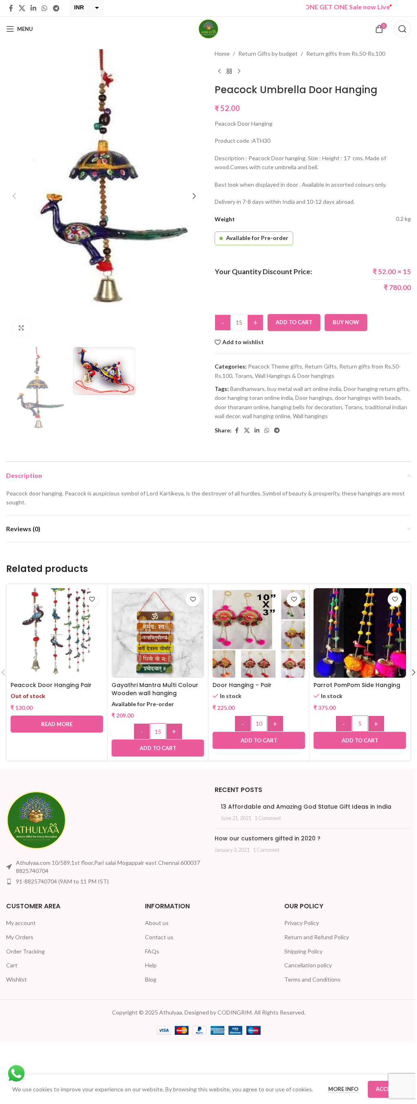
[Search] (402, 29)
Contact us (159, 937)
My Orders (19, 937)
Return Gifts (321, 366)
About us (157, 922)
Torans (353, 407)
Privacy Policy (301, 922)
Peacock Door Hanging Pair (51, 685)
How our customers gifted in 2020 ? (267, 838)
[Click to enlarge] (21, 328)
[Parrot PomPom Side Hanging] (360, 634)
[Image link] (36, 819)
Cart (12, 965)
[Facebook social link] (11, 8)
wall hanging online (266, 415)
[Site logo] (208, 28)
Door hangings (313, 397)
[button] (14, 196)
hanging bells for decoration (306, 407)
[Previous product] (219, 71)
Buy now (346, 322)
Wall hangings (310, 415)
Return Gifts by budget (268, 53)
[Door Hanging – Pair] (259, 634)
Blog (150, 979)
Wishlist (16, 979)
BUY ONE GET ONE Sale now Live (320, 7)
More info (344, 1089)
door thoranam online (242, 407)
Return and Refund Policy (316, 937)
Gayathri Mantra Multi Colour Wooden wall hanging (155, 689)
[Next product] (239, 71)
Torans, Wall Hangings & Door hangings (284, 375)
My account (21, 922)
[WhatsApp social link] (44, 8)
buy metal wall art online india (304, 388)
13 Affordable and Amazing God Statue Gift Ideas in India (306, 807)
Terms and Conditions (312, 979)
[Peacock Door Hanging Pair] (57, 634)
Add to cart (294, 322)
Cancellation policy (308, 965)
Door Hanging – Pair (242, 685)
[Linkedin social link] (33, 8)
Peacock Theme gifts (275, 366)
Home (222, 53)
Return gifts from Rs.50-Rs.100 (345, 53)
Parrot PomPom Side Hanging (357, 685)
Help (151, 965)
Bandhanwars (247, 388)
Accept (386, 1089)
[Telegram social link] (56, 8)
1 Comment (268, 818)
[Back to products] (229, 71)
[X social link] (22, 8)
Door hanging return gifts (376, 388)
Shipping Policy (303, 951)
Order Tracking (25, 951)
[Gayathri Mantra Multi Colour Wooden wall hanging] (158, 634)
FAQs (152, 951)
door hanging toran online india (254, 397)
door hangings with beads (367, 397)
